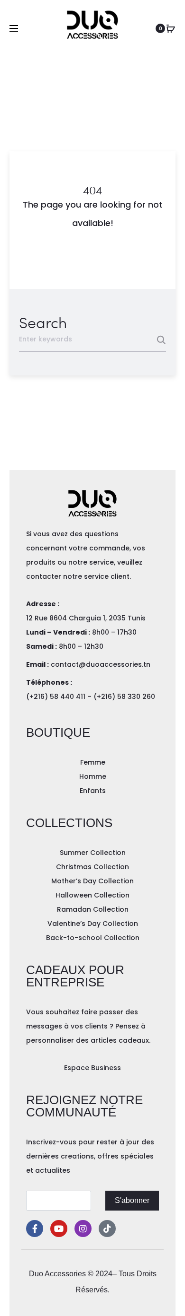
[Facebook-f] (34, 1228)
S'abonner (132, 1200)
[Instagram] (83, 1228)
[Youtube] (58, 1228)
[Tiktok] (107, 1228)
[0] (171, 28)
